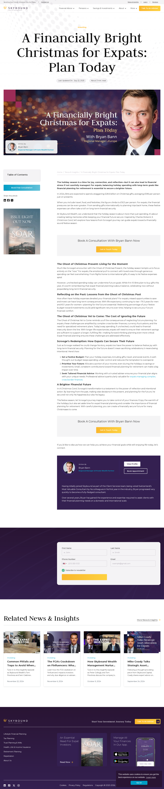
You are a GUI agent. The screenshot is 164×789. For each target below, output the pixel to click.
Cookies (63, 785)
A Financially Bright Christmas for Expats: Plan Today (103, 172)
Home (59, 172)
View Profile (132, 464)
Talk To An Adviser (149, 8)
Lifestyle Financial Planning (15, 734)
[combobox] (64, 563)
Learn (145, 2)
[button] (66, 8)
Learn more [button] (151, 777)
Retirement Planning (12, 752)
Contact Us (45, 2)
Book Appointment (135, 471)
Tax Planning (9, 738)
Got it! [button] (139, 783)
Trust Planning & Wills (13, 743)
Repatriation (9, 756)
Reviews (155, 2)
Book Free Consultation (21, 188)
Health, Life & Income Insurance (17, 747)
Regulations (88, 785)
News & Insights (133, 2)
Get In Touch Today (108, 249)
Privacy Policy (74, 785)
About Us (7, 761)
